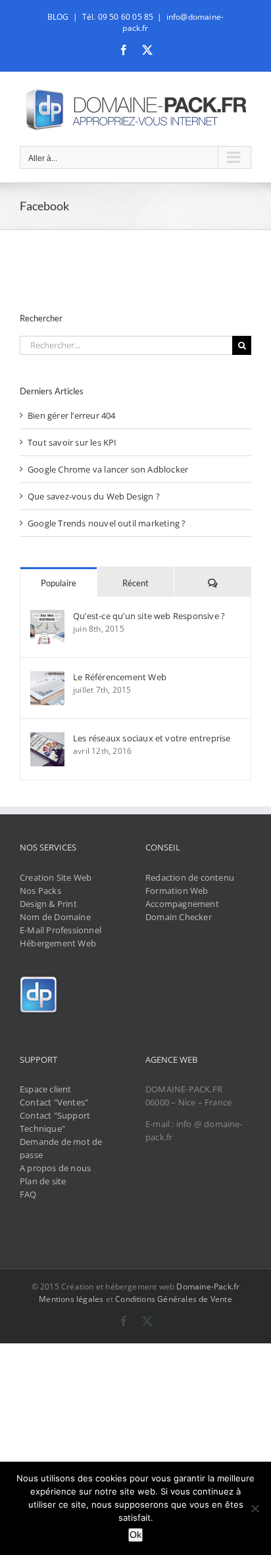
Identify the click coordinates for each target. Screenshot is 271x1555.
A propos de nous (55, 1168)
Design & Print (48, 904)
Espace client (46, 1089)
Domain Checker (178, 917)
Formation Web (177, 890)
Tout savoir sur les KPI (72, 442)
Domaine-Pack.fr (207, 1286)
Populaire (58, 583)
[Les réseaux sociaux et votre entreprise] (47, 739)
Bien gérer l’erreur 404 (72, 415)
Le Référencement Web (119, 677)
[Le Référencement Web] (47, 678)
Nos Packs (40, 890)
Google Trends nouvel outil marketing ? (106, 523)
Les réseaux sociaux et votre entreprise (152, 738)
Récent (135, 583)
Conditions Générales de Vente (173, 1299)
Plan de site (43, 1181)
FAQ (28, 1194)
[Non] (254, 1508)
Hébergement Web (58, 943)
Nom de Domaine (55, 917)
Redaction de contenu (189, 877)
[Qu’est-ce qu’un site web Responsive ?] (47, 616)
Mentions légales (71, 1299)
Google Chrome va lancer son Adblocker (108, 469)
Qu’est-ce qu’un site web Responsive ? (149, 616)
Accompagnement (182, 904)
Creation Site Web (55, 877)
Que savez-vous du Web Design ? (94, 496)
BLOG (58, 16)
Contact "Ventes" (54, 1102)
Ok (135, 1534)
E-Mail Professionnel (60, 930)
